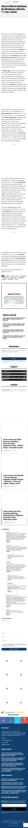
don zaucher (22, 276)
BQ (19, 113)
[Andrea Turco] (2, 2)
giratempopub (21, 277)
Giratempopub (21, 209)
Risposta (8, 542)
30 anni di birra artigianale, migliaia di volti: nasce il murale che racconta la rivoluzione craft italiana (14, 325)
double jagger (5, 277)
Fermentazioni (11, 303)
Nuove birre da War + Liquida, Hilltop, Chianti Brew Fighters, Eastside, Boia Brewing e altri (13, 515)
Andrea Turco (7, 2)
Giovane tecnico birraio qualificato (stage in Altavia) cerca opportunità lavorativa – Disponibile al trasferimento (13, 792)
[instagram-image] (7, 661)
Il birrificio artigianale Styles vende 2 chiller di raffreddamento (12, 779)
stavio (16, 279)
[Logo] (12, 713)
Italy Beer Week (11, 300)
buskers (7, 276)
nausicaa (4, 279)
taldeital (8, 562)
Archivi (14, 385)
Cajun (10, 182)
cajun (12, 276)
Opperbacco (11, 254)
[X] (16, 305)
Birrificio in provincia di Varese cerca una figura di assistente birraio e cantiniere (13, 787)
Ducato (12, 59)
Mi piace (24, 371)
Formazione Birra (12, 301)
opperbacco (10, 279)
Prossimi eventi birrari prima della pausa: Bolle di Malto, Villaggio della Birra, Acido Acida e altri (13, 331)
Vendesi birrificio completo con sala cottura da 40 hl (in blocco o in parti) (12, 783)
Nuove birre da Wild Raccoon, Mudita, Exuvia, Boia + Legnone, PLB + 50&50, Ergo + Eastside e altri (13, 443)
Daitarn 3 (10, 137)
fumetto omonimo (8, 139)
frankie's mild (13, 277)
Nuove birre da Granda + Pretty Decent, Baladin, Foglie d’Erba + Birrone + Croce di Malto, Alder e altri (13, 479)
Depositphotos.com (16, 825)
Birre (3, 12)
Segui (25, 374)
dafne (16, 276)
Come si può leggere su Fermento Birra (14, 114)
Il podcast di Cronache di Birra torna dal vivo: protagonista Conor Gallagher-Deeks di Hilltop (14, 337)
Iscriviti (14, 358)
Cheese (15, 225)
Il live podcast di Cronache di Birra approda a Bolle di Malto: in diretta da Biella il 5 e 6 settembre (14, 319)
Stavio (9, 111)
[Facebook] (11, 305)
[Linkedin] (14, 305)
